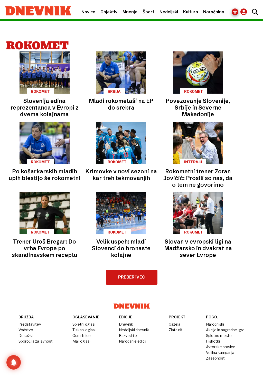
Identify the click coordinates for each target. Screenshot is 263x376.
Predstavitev (29, 324)
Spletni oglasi (83, 324)
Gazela (174, 324)
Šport (148, 12)
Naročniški (215, 324)
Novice (88, 12)
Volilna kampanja (220, 352)
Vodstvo (25, 330)
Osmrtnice (81, 335)
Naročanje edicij (132, 341)
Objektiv (108, 12)
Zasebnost (215, 358)
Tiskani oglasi (84, 330)
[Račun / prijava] (244, 11)
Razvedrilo (128, 335)
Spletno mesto (219, 335)
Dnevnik (126, 324)
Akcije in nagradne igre (225, 330)
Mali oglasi (81, 341)
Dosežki (25, 335)
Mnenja (130, 12)
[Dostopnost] (235, 11)
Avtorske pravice (220, 347)
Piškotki (213, 341)
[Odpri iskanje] (253, 12)
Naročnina (213, 12)
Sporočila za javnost (35, 341)
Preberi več (131, 277)
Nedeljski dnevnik (134, 330)
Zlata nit (176, 330)
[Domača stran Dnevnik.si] (35, 11)
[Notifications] (13, 362)
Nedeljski (168, 12)
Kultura (190, 12)
